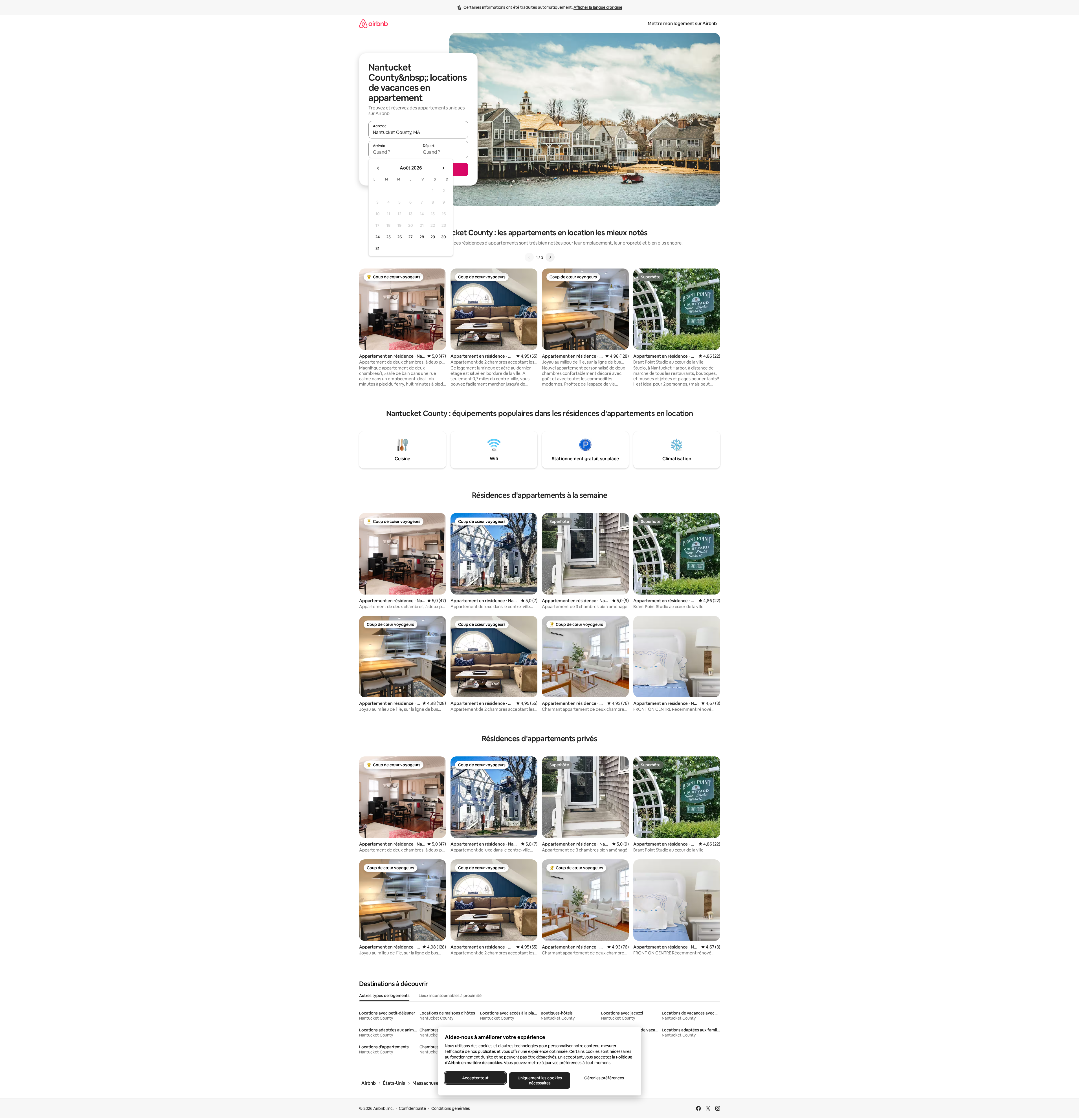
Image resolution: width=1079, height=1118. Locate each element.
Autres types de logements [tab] (384, 995)
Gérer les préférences (604, 1077)
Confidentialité (412, 1108)
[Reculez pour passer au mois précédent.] (378, 168)
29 (432, 236)
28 (421, 236)
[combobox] (418, 132)
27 (410, 236)
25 (388, 236)
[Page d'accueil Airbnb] (373, 23)
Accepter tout (475, 1077)
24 (377, 236)
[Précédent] (529, 257)
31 (377, 248)
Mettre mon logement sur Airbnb (682, 24)
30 (443, 236)
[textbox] (393, 152)
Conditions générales (450, 1108)
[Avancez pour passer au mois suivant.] (443, 168)
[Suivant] (550, 257)
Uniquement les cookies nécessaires (539, 1080)
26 (399, 236)
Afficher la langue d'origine (597, 7)
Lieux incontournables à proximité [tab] (450, 995)
